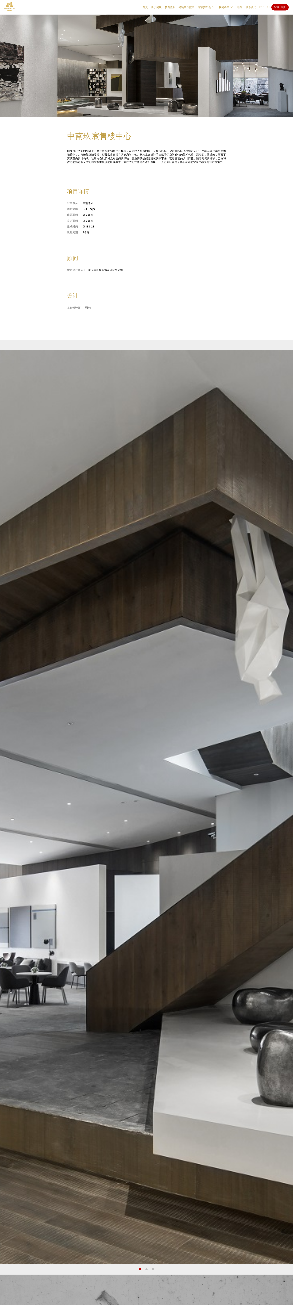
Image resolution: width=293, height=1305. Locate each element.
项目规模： (74, 209)
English (264, 7)
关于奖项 (156, 7)
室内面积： (74, 220)
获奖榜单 (224, 7)
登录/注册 (280, 7)
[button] (140, 1269)
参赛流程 (170, 7)
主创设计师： (75, 307)
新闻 (240, 7)
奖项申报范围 (186, 7)
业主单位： (74, 203)
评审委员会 (204, 7)
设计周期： (74, 232)
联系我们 (251, 7)
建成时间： (74, 226)
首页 (145, 7)
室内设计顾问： (76, 270)
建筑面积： (74, 214)
